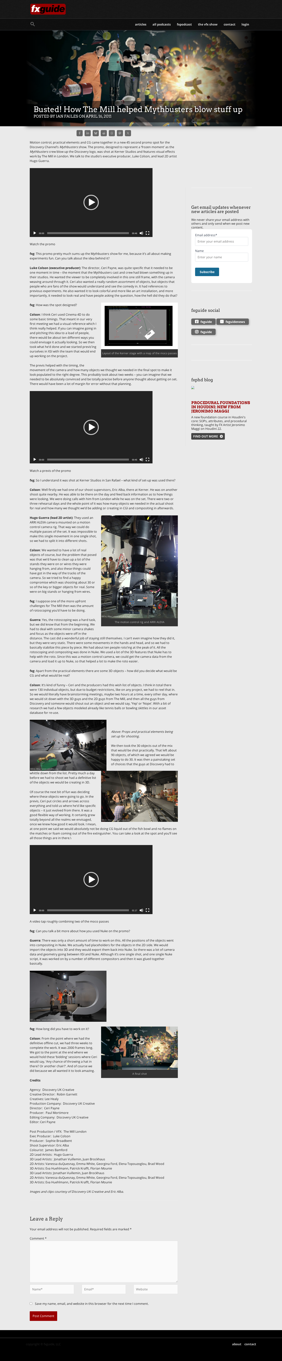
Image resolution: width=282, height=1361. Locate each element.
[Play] (35, 233)
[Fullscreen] (147, 233)
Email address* (206, 235)
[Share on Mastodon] (120, 133)
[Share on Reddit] (104, 133)
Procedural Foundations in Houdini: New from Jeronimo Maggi (220, 406)
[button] (33, 24)
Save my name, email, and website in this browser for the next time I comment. (92, 1304)
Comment (38, 1238)
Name (199, 251)
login (245, 24)
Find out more (205, 436)
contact (229, 24)
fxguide (206, 322)
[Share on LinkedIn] (88, 133)
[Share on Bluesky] (96, 133)
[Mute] (141, 233)
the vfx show (208, 24)
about (236, 1344)
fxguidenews (235, 322)
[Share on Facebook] (80, 133)
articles (140, 24)
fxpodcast (184, 24)
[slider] (88, 233)
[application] (91, 202)
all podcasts (162, 24)
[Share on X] (128, 133)
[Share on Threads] (112, 133)
